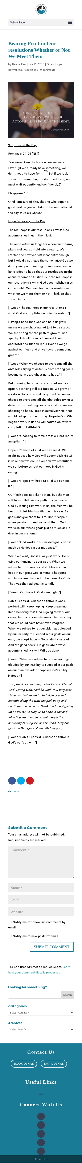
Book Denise (24, 1063)
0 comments (47, 69)
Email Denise (54, 1063)
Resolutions (30, 69)
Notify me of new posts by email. (36, 936)
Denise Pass (19, 64)
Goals (50, 64)
